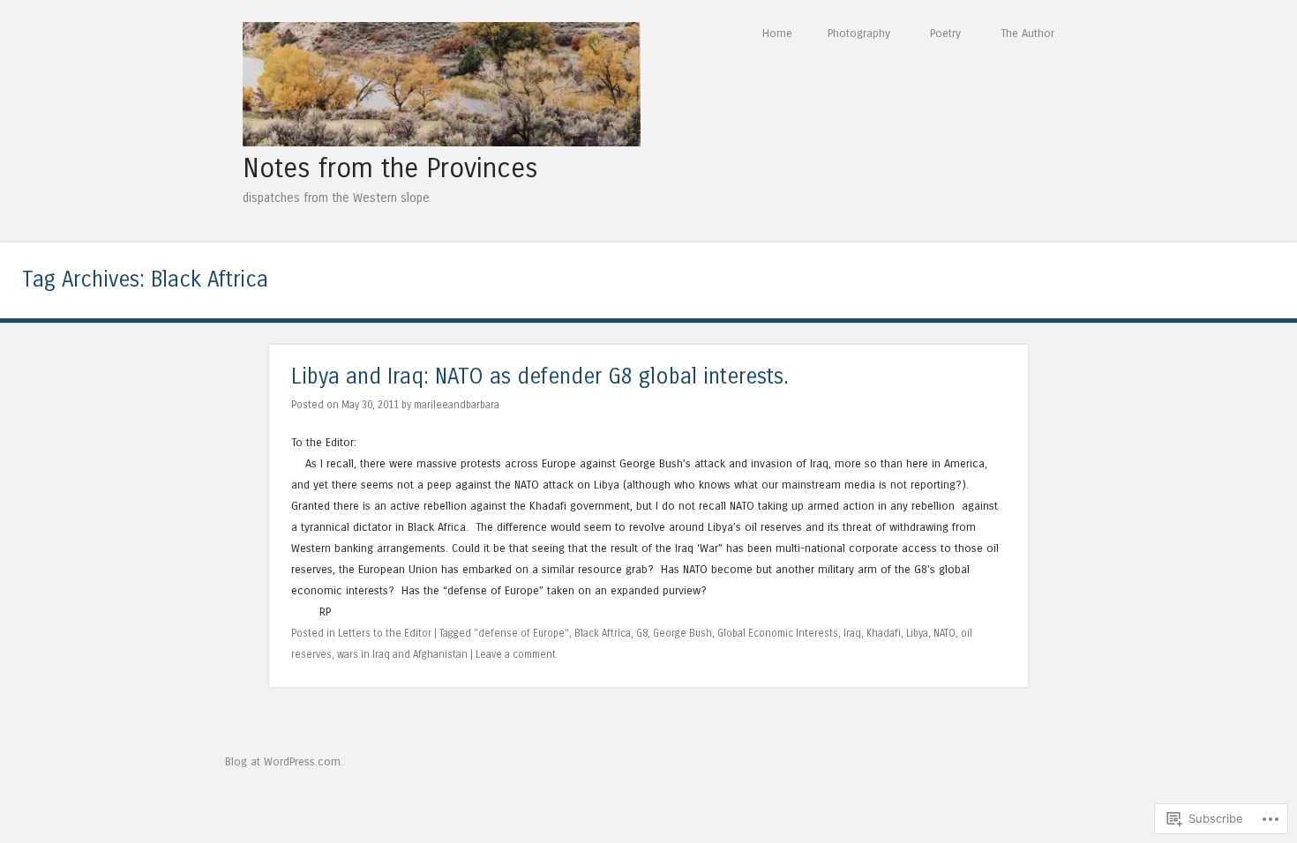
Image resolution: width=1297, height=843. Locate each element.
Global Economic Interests (777, 633)
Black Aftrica (602, 633)
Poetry (945, 33)
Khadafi (883, 633)
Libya (917, 633)
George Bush (682, 633)
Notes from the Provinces (390, 168)
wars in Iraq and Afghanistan (402, 654)
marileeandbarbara (456, 405)
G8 (642, 633)
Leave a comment (516, 654)
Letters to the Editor (384, 633)
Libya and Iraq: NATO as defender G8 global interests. (540, 377)
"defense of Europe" (521, 633)
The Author (1027, 33)
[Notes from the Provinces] (442, 141)
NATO (944, 633)
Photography (859, 33)
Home (777, 33)
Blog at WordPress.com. (284, 761)
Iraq (852, 633)
